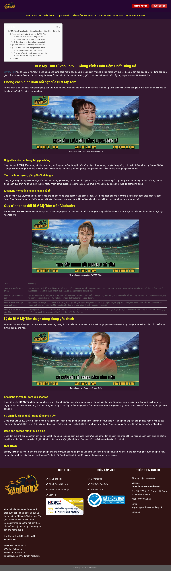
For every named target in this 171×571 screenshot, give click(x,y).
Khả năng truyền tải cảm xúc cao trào (29, 50)
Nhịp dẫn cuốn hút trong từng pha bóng (30, 37)
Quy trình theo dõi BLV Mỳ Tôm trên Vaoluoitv (28, 45)
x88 (15, 539)
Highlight (118, 16)
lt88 (21, 536)
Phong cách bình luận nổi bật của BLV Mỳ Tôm (28, 34)
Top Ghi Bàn (105, 16)
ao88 (33, 536)
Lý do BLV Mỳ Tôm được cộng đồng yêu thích (28, 48)
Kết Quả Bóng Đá (47, 16)
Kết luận (14, 59)
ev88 (26, 536)
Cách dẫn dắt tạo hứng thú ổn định (28, 56)
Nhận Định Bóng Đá (135, 16)
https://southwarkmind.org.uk (146, 486)
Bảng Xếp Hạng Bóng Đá (84, 16)
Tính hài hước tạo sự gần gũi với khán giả (30, 39)
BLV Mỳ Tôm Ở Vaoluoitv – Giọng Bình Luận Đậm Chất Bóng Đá (33, 31)
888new (8, 539)
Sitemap (136, 512)
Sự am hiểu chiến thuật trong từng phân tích (31, 53)
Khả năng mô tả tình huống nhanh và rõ (30, 42)
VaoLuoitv (9, 509)
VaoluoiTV (31, 16)
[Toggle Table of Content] (57, 27)
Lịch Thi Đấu (64, 16)
